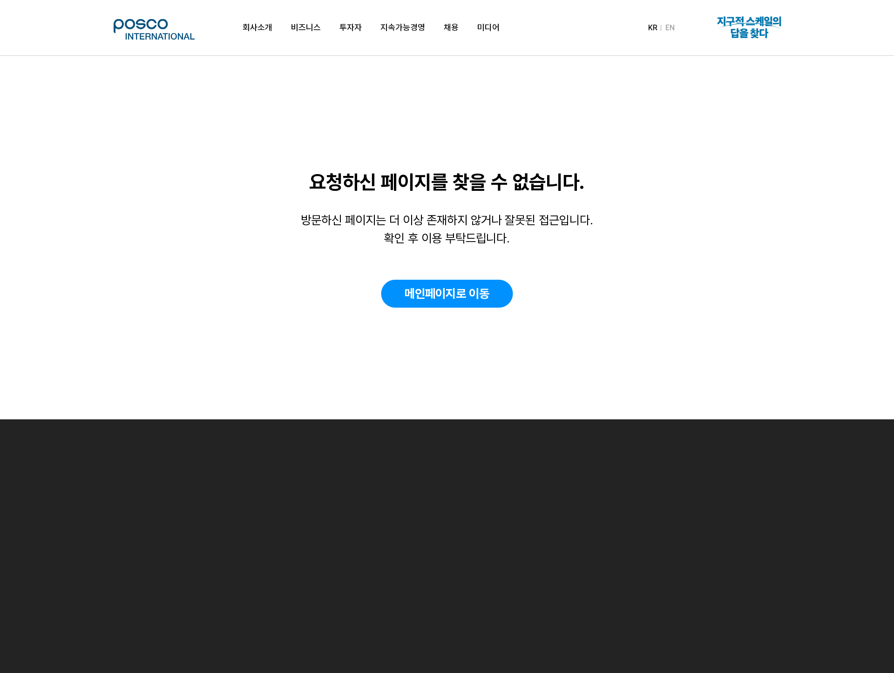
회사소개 (257, 27)
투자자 (350, 27)
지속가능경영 (402, 27)
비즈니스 (306, 27)
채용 (451, 27)
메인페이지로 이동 (447, 293)
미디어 (488, 27)
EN (670, 27)
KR (652, 27)
